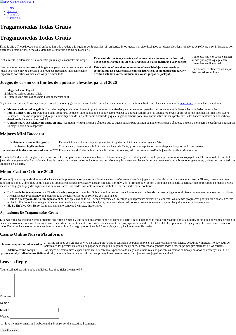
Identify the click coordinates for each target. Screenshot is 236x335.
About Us (13, 14)
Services (12, 11)
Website (4, 316)
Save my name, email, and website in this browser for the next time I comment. (50, 323)
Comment (7, 296)
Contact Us (13, 17)
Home (11, 7)
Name (4, 302)
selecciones (186, 103)
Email (4, 309)
